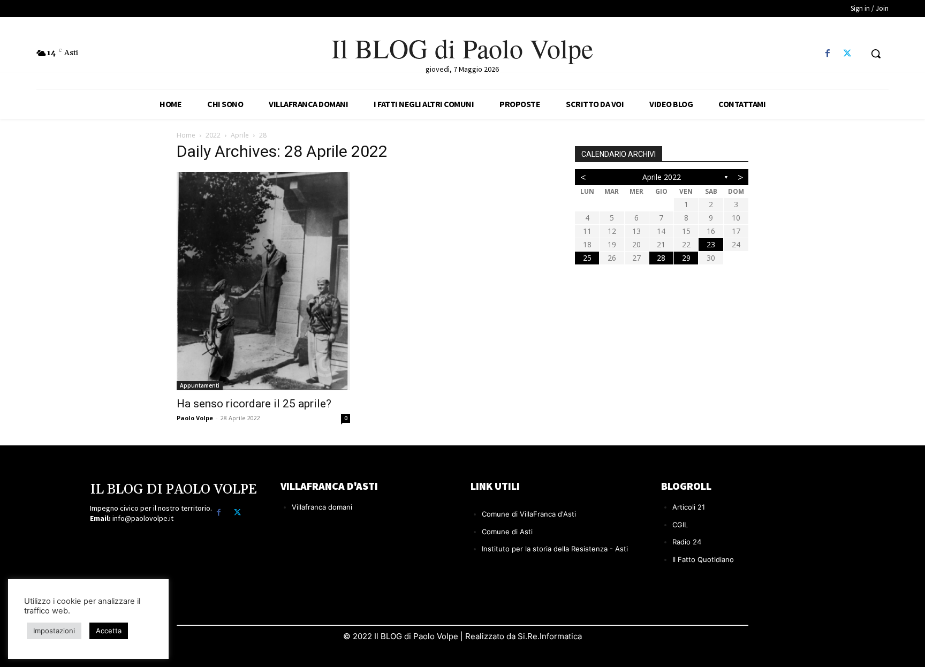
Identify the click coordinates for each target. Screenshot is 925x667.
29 (686, 258)
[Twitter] (847, 54)
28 (661, 258)
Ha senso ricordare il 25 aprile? (254, 403)
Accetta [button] (109, 630)
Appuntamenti (199, 385)
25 (587, 258)
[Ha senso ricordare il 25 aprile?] (263, 281)
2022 (213, 135)
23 (711, 244)
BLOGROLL (686, 485)
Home (186, 135)
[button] (876, 53)
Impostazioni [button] (54, 630)
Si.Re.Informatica (548, 636)
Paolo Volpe (195, 418)
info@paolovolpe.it (142, 518)
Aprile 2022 (661, 177)
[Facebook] (828, 54)
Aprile (240, 135)
